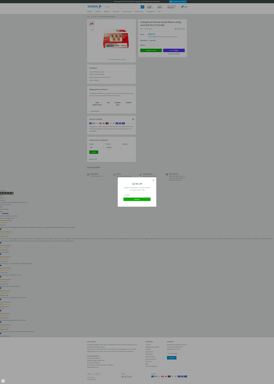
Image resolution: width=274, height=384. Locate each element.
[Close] (153, 180)
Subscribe (137, 199)
